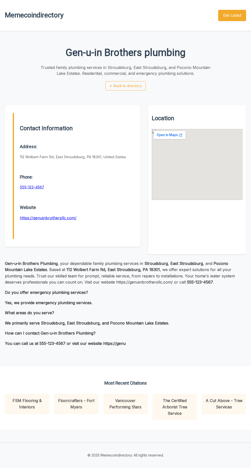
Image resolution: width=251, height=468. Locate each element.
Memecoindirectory (34, 15)
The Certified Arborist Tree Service (174, 407)
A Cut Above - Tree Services (224, 403)
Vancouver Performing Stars (125, 403)
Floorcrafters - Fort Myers (76, 403)
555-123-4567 (32, 187)
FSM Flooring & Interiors (27, 403)
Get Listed (232, 15)
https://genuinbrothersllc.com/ (48, 217)
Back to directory (126, 86)
